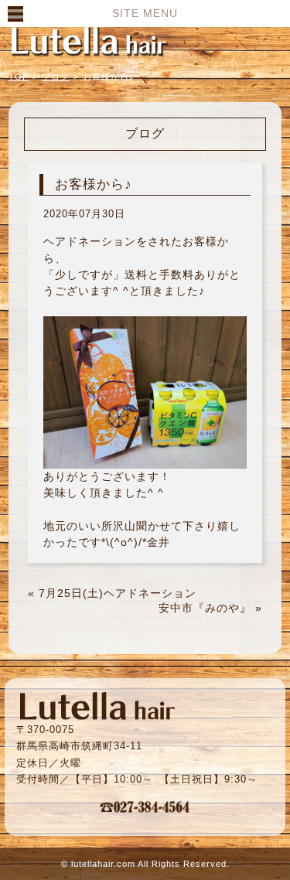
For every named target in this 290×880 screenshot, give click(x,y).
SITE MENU (145, 13)
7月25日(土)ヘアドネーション (117, 593)
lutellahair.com (103, 863)
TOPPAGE (89, 40)
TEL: (145, 806)
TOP (19, 76)
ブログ (56, 76)
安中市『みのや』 (205, 608)
